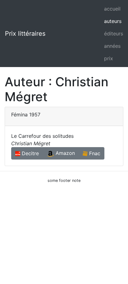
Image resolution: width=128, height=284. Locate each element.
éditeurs (113, 33)
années (112, 46)
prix (108, 58)
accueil (112, 9)
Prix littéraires (25, 33)
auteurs (112, 21)
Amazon (64, 153)
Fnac (94, 153)
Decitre (29, 153)
